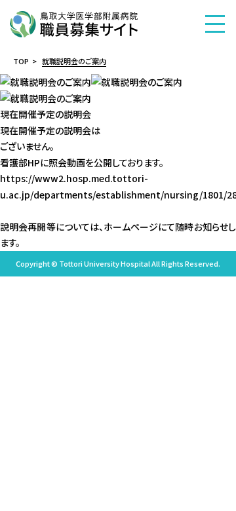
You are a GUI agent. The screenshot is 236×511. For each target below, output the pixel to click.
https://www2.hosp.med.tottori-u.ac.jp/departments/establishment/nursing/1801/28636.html (118, 186)
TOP (21, 61)
